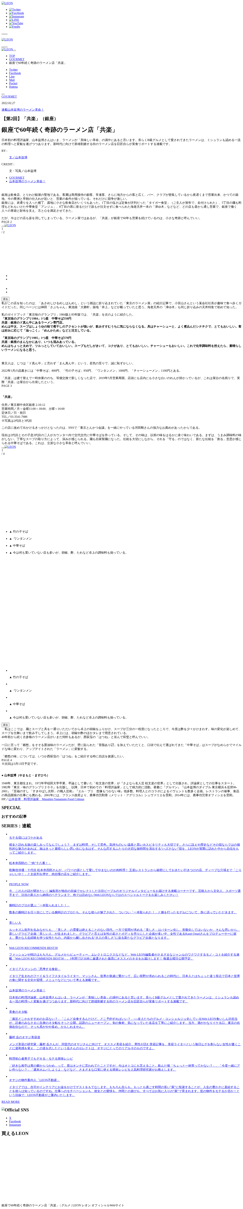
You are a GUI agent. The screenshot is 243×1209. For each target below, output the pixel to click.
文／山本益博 (18, 157)
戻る (5, 299)
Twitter (13, 69)
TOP (12, 55)
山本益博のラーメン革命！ (23, 109)
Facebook (15, 73)
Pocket (13, 83)
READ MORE (11, 1101)
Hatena (13, 86)
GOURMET (16, 59)
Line (12, 76)
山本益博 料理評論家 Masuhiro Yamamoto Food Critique (46, 799)
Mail (12, 79)
